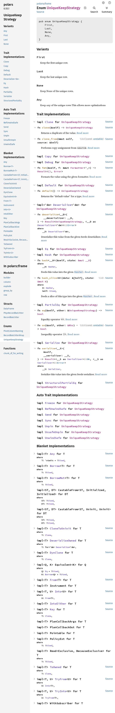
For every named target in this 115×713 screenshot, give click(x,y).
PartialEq (52, 305)
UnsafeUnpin (54, 432)
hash (45, 260)
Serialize (52, 343)
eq (43, 310)
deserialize (50, 214)
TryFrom (60, 679)
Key (52, 609)
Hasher (51, 266)
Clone (49, 122)
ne (43, 325)
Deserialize (62, 205)
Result (41, 171)
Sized (52, 291)
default (47, 190)
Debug (49, 162)
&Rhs (70, 325)
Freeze (50, 403)
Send (48, 414)
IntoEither (58, 603)
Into (58, 591)
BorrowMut (57, 478)
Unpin (49, 426)
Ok (88, 359)
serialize (48, 348)
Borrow (55, 466)
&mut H (41, 281)
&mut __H (84, 260)
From (53, 580)
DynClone (56, 552)
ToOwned (55, 667)
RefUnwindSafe (55, 409)
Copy (48, 156)
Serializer (74, 359)
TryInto (60, 691)
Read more (82, 133)
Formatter (77, 167)
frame (48, 3)
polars (40, 3)
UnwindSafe (53, 438)
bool (40, 313)
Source (40, 11)
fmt (44, 167)
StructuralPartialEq (60, 383)
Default (50, 185)
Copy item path (85, 7)
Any (52, 454)
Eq (46, 249)
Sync (48, 420)
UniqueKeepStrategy (76, 122)
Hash (48, 254)
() (49, 171)
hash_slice (49, 277)
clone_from (49, 138)
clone (45, 127)
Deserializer (46, 225)
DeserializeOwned (63, 540)
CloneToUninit (60, 528)
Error (57, 171)
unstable (98, 139)
